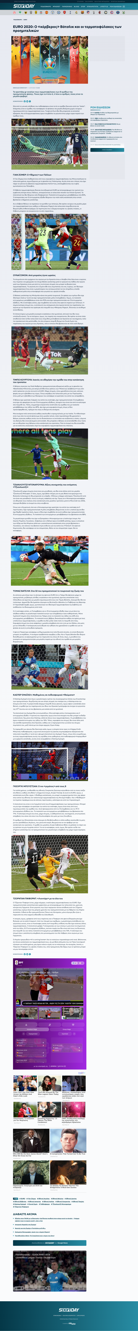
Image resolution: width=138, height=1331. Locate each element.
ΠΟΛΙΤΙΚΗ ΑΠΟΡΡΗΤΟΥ (69, 1315)
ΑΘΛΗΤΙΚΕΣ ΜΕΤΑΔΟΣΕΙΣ (101, 1)
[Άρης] (36, 12)
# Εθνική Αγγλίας (43, 1198)
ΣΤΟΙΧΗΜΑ (80, 1)
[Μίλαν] (99, 12)
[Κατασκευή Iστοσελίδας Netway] (72, 1323)
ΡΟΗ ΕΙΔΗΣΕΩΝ (116, 6)
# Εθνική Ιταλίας (48, 1201)
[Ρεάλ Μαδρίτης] (76, 12)
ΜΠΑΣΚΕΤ (56, 6)
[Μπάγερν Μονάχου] (111, 12)
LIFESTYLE (104, 6)
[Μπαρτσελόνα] (82, 12)
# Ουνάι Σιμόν (32, 1204)
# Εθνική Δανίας (71, 1198)
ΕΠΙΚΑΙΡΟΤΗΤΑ (92, 6)
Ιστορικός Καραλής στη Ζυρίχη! (25, 1225)
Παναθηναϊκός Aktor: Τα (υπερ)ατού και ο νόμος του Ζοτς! (34, 1236)
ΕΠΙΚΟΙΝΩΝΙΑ (57, 1315)
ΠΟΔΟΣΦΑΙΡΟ (46, 6)
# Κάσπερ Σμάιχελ (19, 1204)
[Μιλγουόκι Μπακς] (123, 12)
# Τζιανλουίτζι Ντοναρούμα (61, 1204)
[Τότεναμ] (70, 12)
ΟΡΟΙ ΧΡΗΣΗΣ (81, 1315)
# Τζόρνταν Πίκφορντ (21, 1207)
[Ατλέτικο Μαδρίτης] (88, 12)
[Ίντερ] (105, 12)
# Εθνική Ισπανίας (34, 1201)
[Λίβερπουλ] (41, 12)
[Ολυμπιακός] (14, 12)
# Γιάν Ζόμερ (31, 1198)
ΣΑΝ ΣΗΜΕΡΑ (89, 1)
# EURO (22, 1198)
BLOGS (76, 6)
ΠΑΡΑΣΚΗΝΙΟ (67, 6)
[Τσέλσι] (58, 12)
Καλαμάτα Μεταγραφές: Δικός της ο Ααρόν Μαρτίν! (32, 1232)
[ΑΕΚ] (26, 12)
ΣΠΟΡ (83, 6)
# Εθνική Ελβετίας (19, 1201)
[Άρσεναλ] (64, 12)
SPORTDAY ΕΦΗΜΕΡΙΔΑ (118, 1)
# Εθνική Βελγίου (57, 1198)
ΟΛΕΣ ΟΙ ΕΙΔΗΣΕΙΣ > (107, 149)
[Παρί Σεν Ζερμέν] (118, 12)
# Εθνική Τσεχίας (78, 1201)
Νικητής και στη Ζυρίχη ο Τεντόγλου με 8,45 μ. (30, 1228)
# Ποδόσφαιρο (44, 1204)
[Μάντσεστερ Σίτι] (52, 12)
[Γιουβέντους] (93, 12)
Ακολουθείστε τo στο (50, 1243)
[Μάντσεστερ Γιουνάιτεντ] (46, 12)
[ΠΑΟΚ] (31, 12)
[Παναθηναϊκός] (20, 12)
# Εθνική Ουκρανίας (62, 1201)
